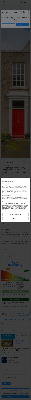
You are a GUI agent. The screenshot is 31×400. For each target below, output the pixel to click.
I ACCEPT (15, 218)
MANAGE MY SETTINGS (15, 214)
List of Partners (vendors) (7, 209)
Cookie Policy (8, 195)
